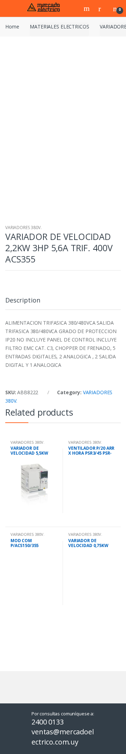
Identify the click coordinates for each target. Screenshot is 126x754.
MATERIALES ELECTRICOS (59, 26)
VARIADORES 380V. (23, 227)
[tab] (22, 303)
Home (12, 26)
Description (22, 300)
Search (87, 8)
